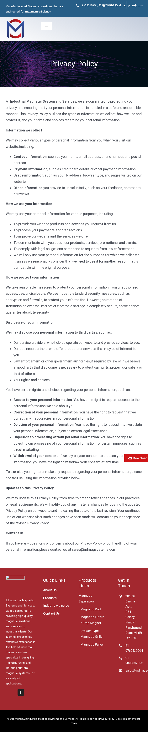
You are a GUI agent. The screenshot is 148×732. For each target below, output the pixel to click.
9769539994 (89, 5)
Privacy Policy (106, 718)
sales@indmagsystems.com (125, 5)
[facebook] (135, 5)
